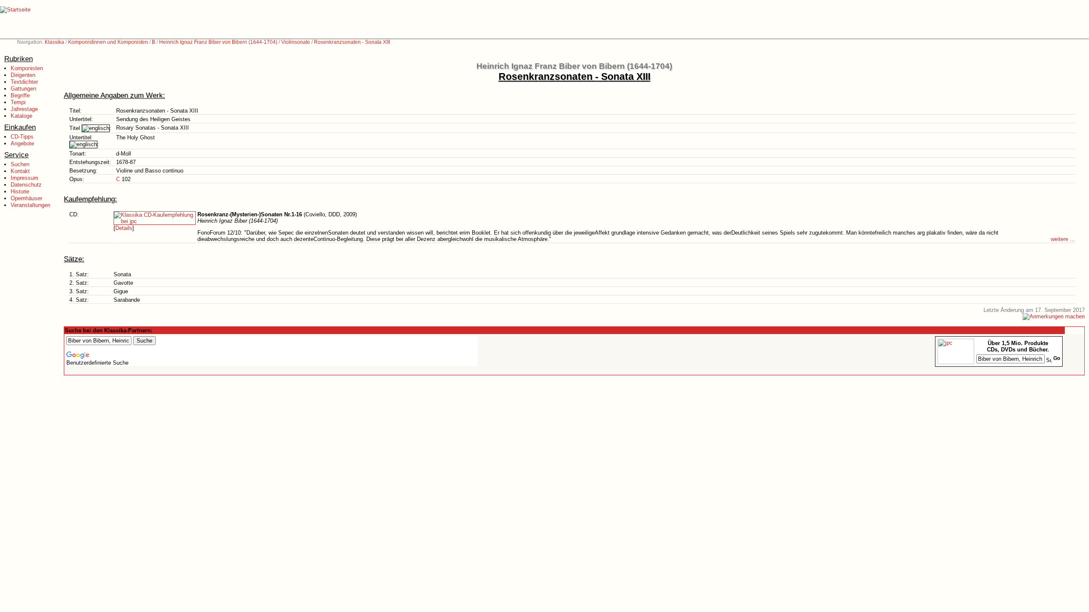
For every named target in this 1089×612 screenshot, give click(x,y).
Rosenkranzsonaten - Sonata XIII (352, 42)
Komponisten (27, 68)
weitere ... (1063, 239)
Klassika (54, 42)
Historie (20, 191)
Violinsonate (295, 42)
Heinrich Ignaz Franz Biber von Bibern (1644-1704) (218, 42)
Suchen (20, 164)
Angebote (22, 143)
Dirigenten (23, 75)
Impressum (24, 178)
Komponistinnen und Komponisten (108, 42)
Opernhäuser (26, 198)
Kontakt (20, 171)
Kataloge (21, 116)
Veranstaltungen (30, 205)
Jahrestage (24, 109)
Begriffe (20, 95)
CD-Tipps (22, 136)
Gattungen (23, 88)
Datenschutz (26, 184)
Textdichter (24, 82)
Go (1056, 358)
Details (123, 228)
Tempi (18, 102)
